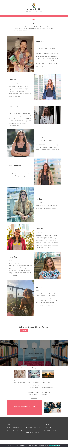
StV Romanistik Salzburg (34, 9)
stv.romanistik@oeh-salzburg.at (33, 427)
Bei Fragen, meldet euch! (12, 434)
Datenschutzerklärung (56, 445)
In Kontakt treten (24, 330)
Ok (49, 445)
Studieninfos (23, 15)
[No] (66, 445)
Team (29, 15)
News (53, 15)
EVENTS (42, 15)
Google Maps (46, 434)
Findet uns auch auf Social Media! (32, 432)
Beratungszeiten (35, 15)
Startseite (16, 15)
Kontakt (48, 15)
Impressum (46, 445)
